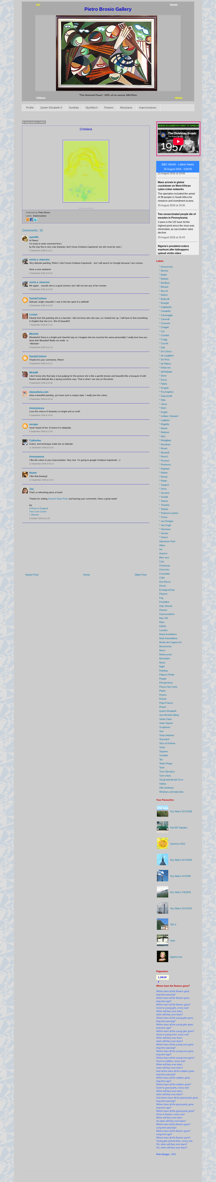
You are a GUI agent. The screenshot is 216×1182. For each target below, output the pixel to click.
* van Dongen (166, 521)
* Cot (161, 331)
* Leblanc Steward (168, 416)
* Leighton (164, 420)
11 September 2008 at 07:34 (41, 448)
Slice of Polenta (167, 743)
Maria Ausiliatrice (168, 634)
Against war (176, 956)
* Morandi (164, 452)
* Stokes (163, 501)
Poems (163, 694)
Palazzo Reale (166, 674)
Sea (161, 731)
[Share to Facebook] (31, 221)
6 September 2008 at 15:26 (41, 289)
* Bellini (163, 274)
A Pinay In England (38, 508)
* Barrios (163, 270)
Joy (31, 489)
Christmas (164, 565)
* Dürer (163, 375)
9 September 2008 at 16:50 (41, 415)
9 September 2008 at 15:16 (41, 399)
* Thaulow (164, 505)
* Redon (163, 472)
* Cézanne (164, 323)
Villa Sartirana (166, 787)
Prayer (162, 707)
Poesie (162, 698)
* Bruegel (164, 303)
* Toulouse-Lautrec (169, 513)
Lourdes (163, 630)
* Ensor (163, 379)
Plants (162, 690)
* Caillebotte (165, 307)
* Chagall (164, 327)
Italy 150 (163, 618)
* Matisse (164, 432)
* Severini (164, 493)
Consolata (164, 573)
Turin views (165, 775)
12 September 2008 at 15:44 (41, 480)
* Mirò (162, 436)
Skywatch (164, 739)
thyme (33, 472)
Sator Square (166, 723)
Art (160, 549)
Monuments (165, 646)
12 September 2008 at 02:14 (41, 464)
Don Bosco (165, 581)
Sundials (74, 107)
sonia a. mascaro (39, 259)
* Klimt (162, 408)
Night (162, 666)
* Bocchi (163, 291)
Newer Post (31, 574)
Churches (164, 569)
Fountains (164, 602)
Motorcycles (165, 654)
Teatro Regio (165, 763)
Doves (162, 585)
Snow (162, 747)
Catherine (35, 440)
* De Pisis (164, 359)
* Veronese (165, 529)
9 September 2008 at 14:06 (41, 383)
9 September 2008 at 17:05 (41, 431)
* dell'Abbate (165, 371)
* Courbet (164, 335)
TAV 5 (173, 924)
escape (33, 424)
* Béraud (163, 286)
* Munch (163, 456)
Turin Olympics (167, 771)
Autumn (163, 553)
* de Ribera (165, 363)
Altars (162, 545)
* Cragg (163, 339)
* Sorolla (163, 496)
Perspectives (166, 682)
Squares (163, 751)
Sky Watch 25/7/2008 (181, 811)
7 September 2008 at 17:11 (40, 325)
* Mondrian (164, 444)
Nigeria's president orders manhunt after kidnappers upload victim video (173, 229)
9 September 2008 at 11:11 (40, 363)
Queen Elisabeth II (51, 107)
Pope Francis (166, 703)
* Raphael (164, 468)
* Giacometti (165, 396)
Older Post (140, 574)
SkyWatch (92, 107)
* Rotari (163, 480)
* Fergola (164, 388)
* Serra (163, 488)
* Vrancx (163, 537)
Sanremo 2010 (177, 843)
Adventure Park (167, 541)
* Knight (163, 412)
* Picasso (164, 460)
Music (162, 662)
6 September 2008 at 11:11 (40, 250)
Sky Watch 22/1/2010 (181, 908)
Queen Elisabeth (167, 711)
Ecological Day (167, 589)
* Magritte (164, 424)
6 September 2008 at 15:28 (41, 305)
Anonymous (36, 408)
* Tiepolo (163, 509)
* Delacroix (165, 367)
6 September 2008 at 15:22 (41, 273)
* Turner (163, 517)
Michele (33, 333)
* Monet (163, 448)
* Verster (163, 533)
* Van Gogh (165, 525)
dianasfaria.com (38, 392)
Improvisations (147, 107)
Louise (33, 314)
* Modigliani (165, 440)
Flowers (109, 107)
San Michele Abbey (169, 715)
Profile (30, 107)
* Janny (163, 404)
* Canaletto (165, 311)
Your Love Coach (37, 511)
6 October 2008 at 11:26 (39, 518)
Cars (161, 561)
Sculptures (164, 727)
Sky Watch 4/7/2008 (180, 876)
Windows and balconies (171, 791)
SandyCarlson (37, 298)
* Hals (162, 400)
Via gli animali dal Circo (171, 779)
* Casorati (164, 319)
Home (86, 574)
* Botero (163, 295)
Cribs (162, 577)
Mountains (126, 107)
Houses (163, 610)
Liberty (162, 626)
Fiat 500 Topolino (178, 827)
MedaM (33, 372)
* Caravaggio (166, 315)
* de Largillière (166, 355)
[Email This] (28, 221)
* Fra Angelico (166, 391)
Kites (161, 622)
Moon (162, 650)
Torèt (161, 767)
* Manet (163, 428)
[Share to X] (35, 221)
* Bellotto (163, 278)
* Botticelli (164, 299)
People (162, 678)
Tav (161, 759)
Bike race (164, 557)
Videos (162, 783)
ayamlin (34, 237)
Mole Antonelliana (168, 638)
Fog (161, 598)
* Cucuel (163, 343)
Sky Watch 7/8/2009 (180, 892)
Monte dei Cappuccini (170, 642)
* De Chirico (165, 351)
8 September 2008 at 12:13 (41, 347)
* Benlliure (164, 282)
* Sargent (164, 484)
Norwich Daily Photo (58, 498)
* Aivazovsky (166, 266)
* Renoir (163, 476)
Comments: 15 (32, 230)
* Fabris (163, 383)
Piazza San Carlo (168, 686)
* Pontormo (165, 464)
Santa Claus (165, 719)
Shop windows (166, 735)
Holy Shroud (165, 606)
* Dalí (162, 347)
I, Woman (34, 514)
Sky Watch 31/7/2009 (181, 860)
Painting (163, 670)
